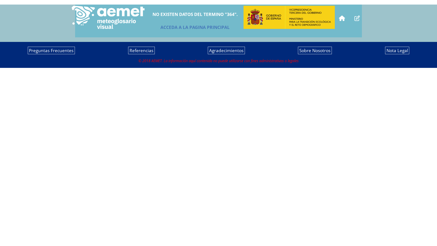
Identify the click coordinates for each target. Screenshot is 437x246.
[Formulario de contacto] (357, 17)
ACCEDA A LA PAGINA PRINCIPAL (195, 27)
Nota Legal (397, 50)
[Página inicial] (342, 17)
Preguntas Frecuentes (51, 50)
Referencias (141, 50)
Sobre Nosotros (314, 50)
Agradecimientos (226, 50)
